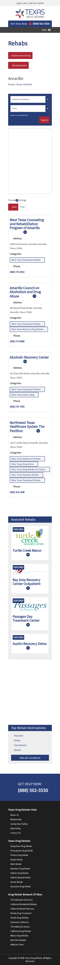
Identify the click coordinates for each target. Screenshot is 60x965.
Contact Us (15, 832)
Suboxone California (19, 922)
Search (44, 119)
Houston (18, 735)
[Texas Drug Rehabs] (30, 17)
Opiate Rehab (16, 859)
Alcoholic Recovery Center (29, 357)
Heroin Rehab (16, 882)
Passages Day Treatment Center (26, 618)
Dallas (17, 740)
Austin (17, 750)
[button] (44, 30)
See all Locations (30, 758)
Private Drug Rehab (19, 855)
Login (18, 3)
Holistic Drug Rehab (19, 873)
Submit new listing (21, 55)
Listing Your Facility (19, 824)
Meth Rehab (15, 864)
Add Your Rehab (36, 3)
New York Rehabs (18, 940)
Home (11, 84)
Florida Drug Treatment (21, 913)
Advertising (15, 828)
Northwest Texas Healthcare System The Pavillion (27, 426)
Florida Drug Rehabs (19, 917)
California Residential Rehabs (23, 904)
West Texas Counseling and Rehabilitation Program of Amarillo (27, 223)
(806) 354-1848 (17, 492)
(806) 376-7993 (17, 406)
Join (25, 3)
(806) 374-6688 (17, 341)
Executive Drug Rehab (20, 886)
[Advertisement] (30, 692)
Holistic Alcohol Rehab (20, 877)
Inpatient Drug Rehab (20, 868)
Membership (16, 819)
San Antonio (20, 745)
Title (22, 206)
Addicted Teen (17, 944)
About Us (14, 815)
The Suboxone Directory (21, 899)
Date (14, 206)
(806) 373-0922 (17, 272)
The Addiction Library (20, 926)
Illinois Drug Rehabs (19, 935)
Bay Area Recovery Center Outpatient (26, 581)
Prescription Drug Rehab (21, 850)
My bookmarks (19, 65)
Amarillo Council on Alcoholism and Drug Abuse (25, 292)
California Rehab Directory (22, 908)
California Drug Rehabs (20, 931)
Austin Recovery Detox (30, 643)
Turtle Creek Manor (27, 550)
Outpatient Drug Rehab (21, 846)
